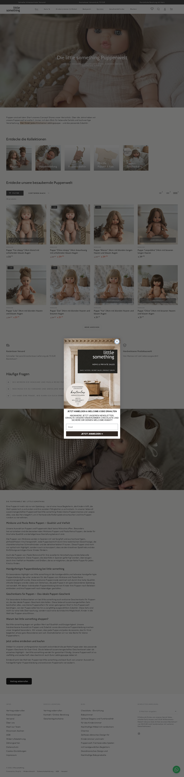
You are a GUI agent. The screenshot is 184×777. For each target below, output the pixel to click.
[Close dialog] (117, 341)
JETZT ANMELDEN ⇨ (92, 433)
